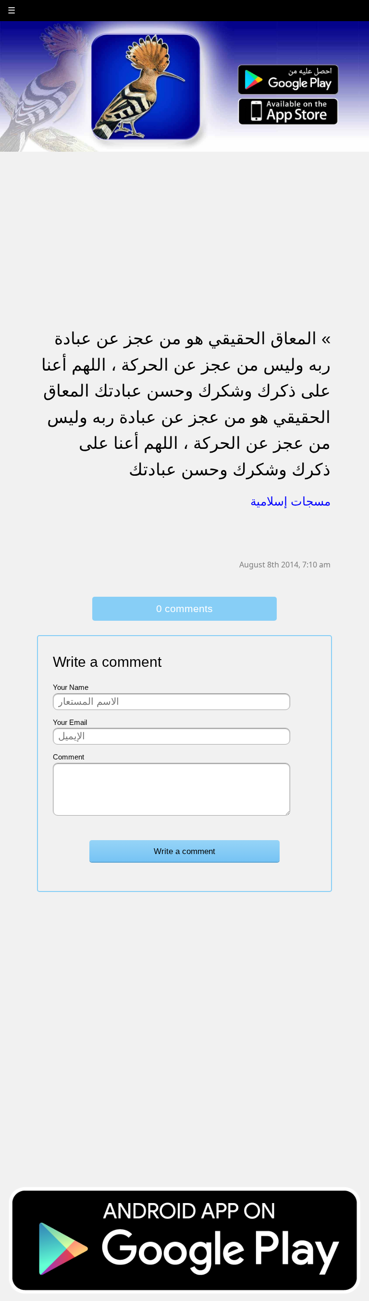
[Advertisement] (184, 219)
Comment (68, 757)
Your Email (70, 722)
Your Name (70, 687)
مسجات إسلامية (290, 501)
